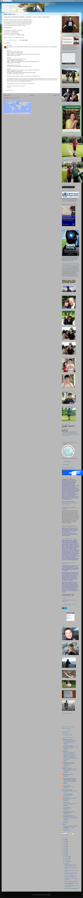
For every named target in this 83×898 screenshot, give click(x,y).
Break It (65, 824)
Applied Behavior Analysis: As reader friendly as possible (70, 779)
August (66, 863)
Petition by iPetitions (68, 63)
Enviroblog (65, 822)
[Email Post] (20, 40)
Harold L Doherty (65, 433)
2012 (64, 844)
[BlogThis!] (23, 40)
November (66, 858)
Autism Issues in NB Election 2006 (71, 888)
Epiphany (65, 751)
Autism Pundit (66, 802)
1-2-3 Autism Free (67, 807)
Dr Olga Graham (66, 830)
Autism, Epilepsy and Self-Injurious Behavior (69, 812)
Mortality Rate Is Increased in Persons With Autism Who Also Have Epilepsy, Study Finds (70, 817)
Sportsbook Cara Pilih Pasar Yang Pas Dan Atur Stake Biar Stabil (70, 747)
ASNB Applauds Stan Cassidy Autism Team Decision (70, 865)
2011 (64, 846)
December (66, 856)
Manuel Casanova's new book (68, 786)
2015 (64, 839)
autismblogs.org (65, 464)
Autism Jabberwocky (68, 794)
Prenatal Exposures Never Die (69, 798)
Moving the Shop (66, 799)
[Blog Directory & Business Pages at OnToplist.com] (70, 601)
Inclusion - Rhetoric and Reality (70, 881)
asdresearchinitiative (68, 789)
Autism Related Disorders (69, 815)
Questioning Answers (68, 739)
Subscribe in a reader (66, 728)
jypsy (8, 45)
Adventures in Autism (68, 774)
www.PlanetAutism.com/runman (18, 85)
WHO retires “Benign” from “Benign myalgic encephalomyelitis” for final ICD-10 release (70, 770)
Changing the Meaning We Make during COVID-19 (69, 764)
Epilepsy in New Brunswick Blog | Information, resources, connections (70, 827)
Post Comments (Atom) (14, 97)
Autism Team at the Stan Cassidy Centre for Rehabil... (71, 883)
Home (31, 95)
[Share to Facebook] (25, 40)
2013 (64, 843)
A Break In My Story (67, 808)
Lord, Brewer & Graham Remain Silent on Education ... (70, 874)
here (21, 83)
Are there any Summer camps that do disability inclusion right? (70, 804)
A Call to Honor (66, 775)
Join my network (70, 620)
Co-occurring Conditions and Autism (70, 790)
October (66, 859)
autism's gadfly (66, 785)
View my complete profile (67, 734)
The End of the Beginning (68, 795)
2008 (64, 851)
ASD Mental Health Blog (68, 762)
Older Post (56, 95)
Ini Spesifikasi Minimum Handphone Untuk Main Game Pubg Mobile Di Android (70, 781)
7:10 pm (8, 87)
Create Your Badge (71, 469)
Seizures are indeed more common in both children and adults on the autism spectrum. (70, 266)
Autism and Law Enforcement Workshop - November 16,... (70, 876)
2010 (64, 848)
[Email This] (22, 40)
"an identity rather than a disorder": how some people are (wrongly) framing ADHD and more (69, 741)
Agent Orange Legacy (68, 745)
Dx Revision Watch (67, 767)
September (66, 861)
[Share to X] (24, 40)
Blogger (48, 894)
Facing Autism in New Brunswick (18, 6)
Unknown (65, 732)
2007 (64, 853)
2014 (64, 841)
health (68, 618)
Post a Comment (9, 90)
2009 (64, 849)
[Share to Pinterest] (27, 40)
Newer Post (7, 95)
